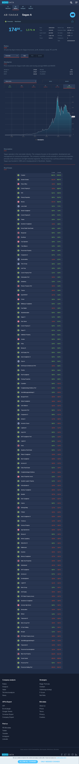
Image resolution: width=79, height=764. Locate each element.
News (4, 695)
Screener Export (7, 714)
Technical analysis (8, 692)
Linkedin (5, 739)
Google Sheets (7, 711)
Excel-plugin (6, 709)
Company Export (8, 717)
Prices (42, 709)
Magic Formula (45, 684)
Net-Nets (43, 695)
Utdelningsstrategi (46, 689)
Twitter (4, 730)
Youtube (5, 733)
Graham (42, 687)
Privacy (42, 714)
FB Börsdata (6, 728)
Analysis (5, 687)
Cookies (42, 717)
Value (4, 689)
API (3, 706)
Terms (42, 711)
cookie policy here (61, 757)
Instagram (5, 736)
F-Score (42, 692)
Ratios (4, 684)
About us (42, 706)
